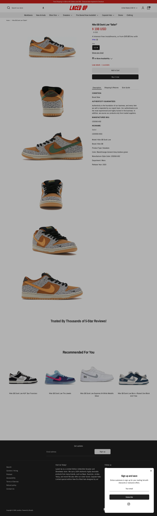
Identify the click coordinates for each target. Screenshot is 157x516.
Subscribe (129, 497)
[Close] (151, 470)
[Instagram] (128, 504)
